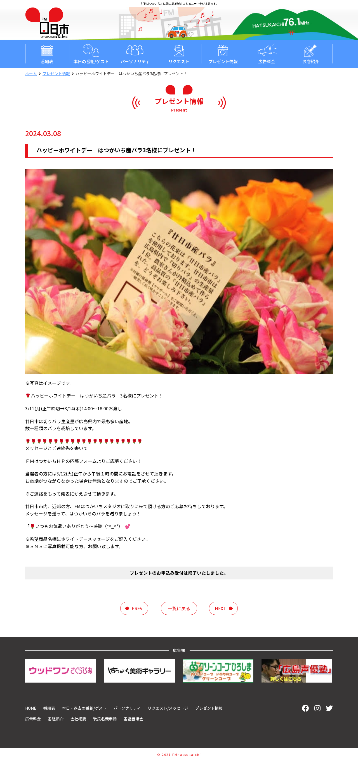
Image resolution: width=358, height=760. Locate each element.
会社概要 (78, 718)
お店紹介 (310, 61)
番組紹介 (55, 718)
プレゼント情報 (223, 61)
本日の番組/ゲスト (91, 61)
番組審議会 (133, 718)
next (220, 608)
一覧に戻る (179, 608)
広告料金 (266, 61)
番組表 (47, 61)
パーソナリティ (135, 61)
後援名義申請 (105, 718)
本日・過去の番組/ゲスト (84, 708)
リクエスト (178, 61)
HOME (30, 708)
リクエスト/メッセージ (168, 708)
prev (137, 608)
